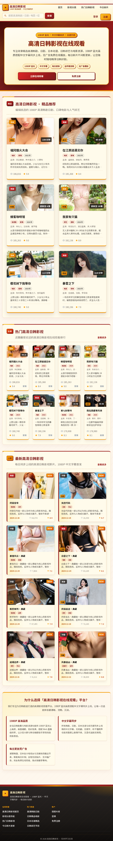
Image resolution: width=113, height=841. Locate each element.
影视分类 (71, 7)
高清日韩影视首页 (10, 811)
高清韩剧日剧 (33, 811)
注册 (105, 17)
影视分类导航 (8, 816)
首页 (60, 7)
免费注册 (76, 76)
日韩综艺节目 (33, 825)
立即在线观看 (36, 76)
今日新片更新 (8, 825)
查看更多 (102, 337)
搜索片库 (56, 811)
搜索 (49, 15)
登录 (95, 16)
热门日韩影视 (87, 7)
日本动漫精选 (33, 820)
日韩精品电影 (33, 816)
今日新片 (104, 7)
